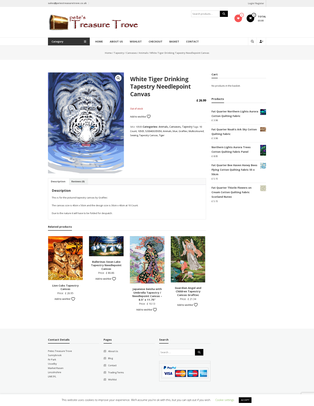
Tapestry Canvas (148, 135)
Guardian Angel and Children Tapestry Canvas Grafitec (188, 291)
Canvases (131, 52)
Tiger (161, 135)
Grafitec (183, 131)
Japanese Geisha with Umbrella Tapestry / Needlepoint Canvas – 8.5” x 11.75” (147, 294)
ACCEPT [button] (245, 400)
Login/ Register (256, 3)
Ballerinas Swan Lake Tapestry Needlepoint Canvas (106, 265)
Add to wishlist (138, 116)
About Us (116, 41)
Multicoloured (196, 131)
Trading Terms (116, 372)
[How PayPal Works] (184, 371)
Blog (110, 358)
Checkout (155, 41)
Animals (143, 52)
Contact (192, 41)
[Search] (224, 14)
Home (99, 41)
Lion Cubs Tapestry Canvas (65, 287)
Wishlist (136, 41)
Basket (174, 41)
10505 (141, 131)
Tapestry (119, 52)
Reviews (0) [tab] (77, 181)
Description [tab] (58, 181)
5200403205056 (153, 131)
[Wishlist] (238, 18)
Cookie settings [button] (224, 400)
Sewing (134, 135)
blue (175, 131)
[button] (118, 78)
